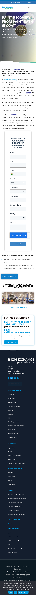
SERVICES (11, 491)
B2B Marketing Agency (22, 575)
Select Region (16, 2)
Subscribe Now (15, 384)
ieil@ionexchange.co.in (17, 332)
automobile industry (10, 79)
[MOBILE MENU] (33, 7)
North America (12, 552)
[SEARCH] (29, 7)
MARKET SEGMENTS (15, 468)
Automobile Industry (18, 307)
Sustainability (14, 519)
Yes (10, 592)
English (29, 2)
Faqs (10, 523)
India (9, 544)
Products (12, 444)
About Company (14, 390)
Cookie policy (23, 592)
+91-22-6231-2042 (14, 324)
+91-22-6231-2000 (19, 321)
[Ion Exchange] (7, 7)
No (15, 592)
